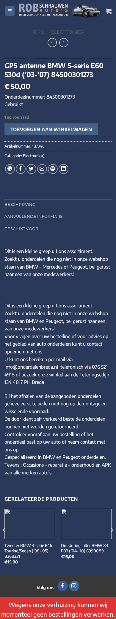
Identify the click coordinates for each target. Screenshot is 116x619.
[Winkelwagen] (109, 11)
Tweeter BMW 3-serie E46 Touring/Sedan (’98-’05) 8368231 (28, 550)
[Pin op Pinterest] (53, 169)
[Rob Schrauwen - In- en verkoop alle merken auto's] (60, 11)
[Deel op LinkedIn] (63, 169)
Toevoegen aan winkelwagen (51, 129)
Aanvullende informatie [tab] (33, 216)
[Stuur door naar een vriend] (42, 169)
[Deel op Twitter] (31, 169)
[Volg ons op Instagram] (74, 586)
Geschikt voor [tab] (21, 228)
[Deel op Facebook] (21, 169)
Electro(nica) (68, 32)
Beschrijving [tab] (19, 204)
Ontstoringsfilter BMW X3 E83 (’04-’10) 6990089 (84, 548)
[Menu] (10, 11)
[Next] (112, 541)
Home (37, 32)
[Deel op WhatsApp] (10, 169)
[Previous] (4, 541)
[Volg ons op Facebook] (62, 586)
